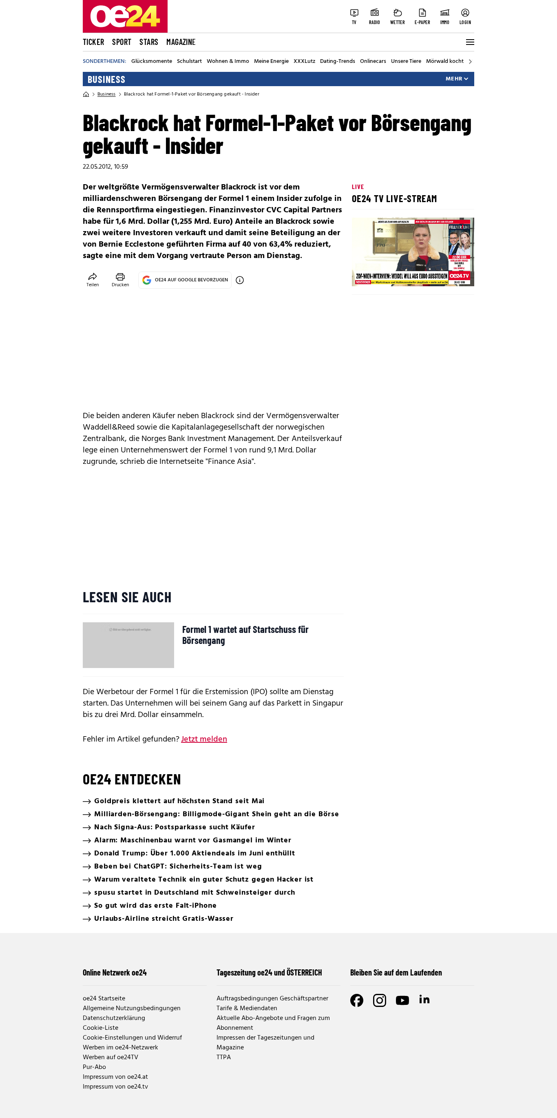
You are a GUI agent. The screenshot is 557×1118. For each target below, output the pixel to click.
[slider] (392, 273)
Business (107, 79)
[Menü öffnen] (469, 42)
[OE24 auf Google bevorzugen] (240, 280)
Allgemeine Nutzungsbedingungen (132, 1008)
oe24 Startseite (104, 998)
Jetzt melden (204, 739)
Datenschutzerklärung (114, 1018)
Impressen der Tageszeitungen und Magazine (265, 1043)
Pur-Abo (94, 1067)
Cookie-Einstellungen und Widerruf (132, 1038)
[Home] (86, 94)
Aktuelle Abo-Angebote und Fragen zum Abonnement (273, 1023)
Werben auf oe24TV (110, 1057)
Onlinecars (373, 61)
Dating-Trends (337, 61)
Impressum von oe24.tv (115, 1087)
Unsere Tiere (406, 61)
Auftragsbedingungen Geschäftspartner (272, 998)
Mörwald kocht (445, 61)
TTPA (224, 1057)
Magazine (181, 42)
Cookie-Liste (100, 1028)
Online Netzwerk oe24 (115, 972)
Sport (121, 42)
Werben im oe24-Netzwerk (120, 1047)
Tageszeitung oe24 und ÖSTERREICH (269, 972)
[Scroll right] (470, 62)
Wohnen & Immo (228, 61)
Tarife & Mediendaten (247, 1008)
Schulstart (189, 61)
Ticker (93, 42)
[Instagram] (379, 1000)
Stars (148, 42)
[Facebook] (356, 1000)
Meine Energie (271, 61)
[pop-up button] (448, 273)
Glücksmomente (151, 61)
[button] (364, 273)
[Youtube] (402, 1000)
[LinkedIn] (425, 1000)
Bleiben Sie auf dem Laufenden (396, 972)
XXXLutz (304, 61)
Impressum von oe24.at (115, 1077)
